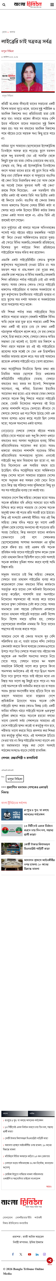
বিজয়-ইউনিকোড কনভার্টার (15, 1223)
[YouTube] (29, 1254)
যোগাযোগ (7, 1217)
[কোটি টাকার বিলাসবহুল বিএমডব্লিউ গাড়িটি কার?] (28, 850)
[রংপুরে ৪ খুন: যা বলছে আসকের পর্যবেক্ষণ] (28, 815)
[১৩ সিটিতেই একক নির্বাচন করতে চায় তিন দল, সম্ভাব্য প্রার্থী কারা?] (28, 832)
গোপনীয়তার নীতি (23, 1217)
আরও (48, 1186)
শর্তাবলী (38, 1217)
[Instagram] (44, 1254)
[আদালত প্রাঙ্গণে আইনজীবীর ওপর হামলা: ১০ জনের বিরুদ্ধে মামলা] (28, 867)
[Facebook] (12, 1254)
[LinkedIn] (37, 1254)
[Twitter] (21, 1254)
